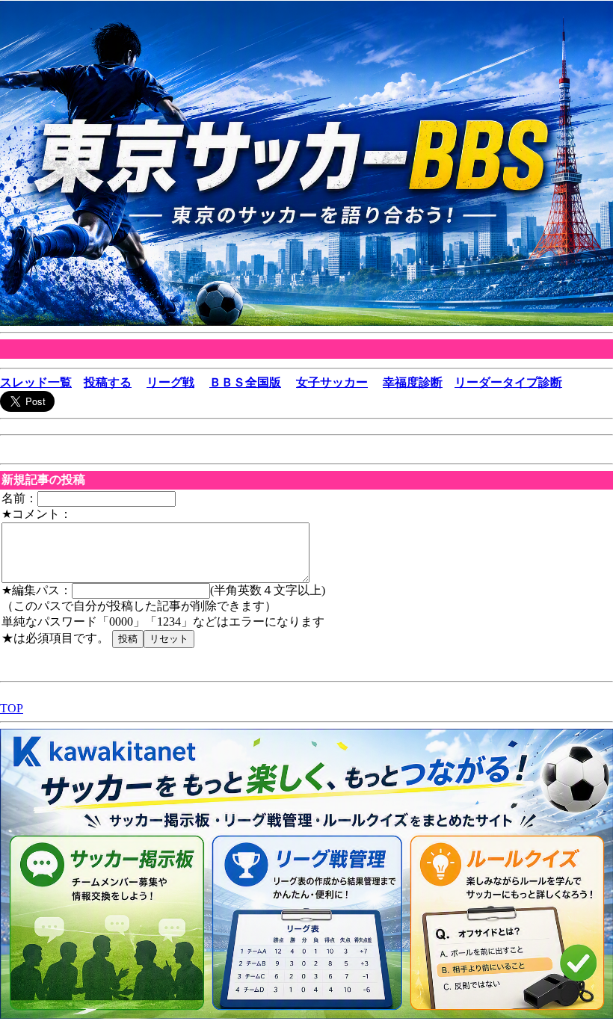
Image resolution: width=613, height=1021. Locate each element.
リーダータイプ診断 (508, 382)
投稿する (108, 382)
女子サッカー (332, 382)
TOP (11, 708)
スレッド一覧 (36, 382)
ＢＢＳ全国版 (245, 382)
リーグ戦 (170, 382)
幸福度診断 (413, 382)
